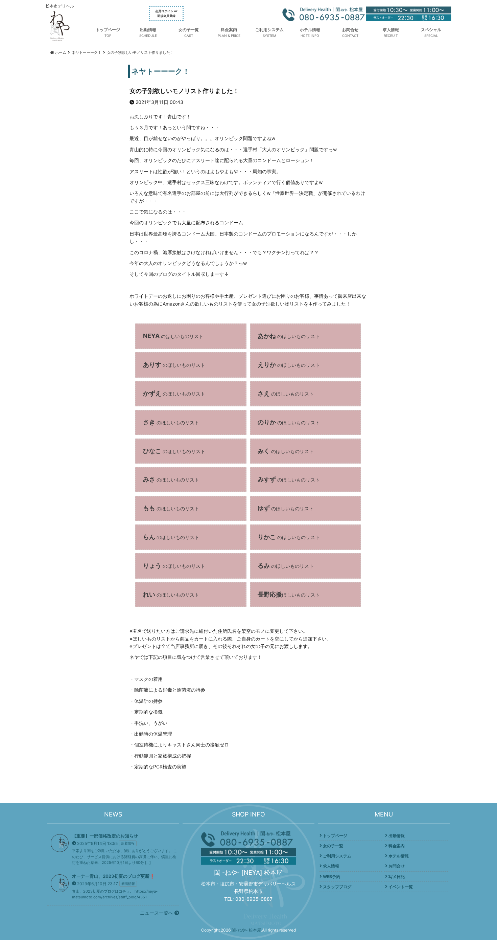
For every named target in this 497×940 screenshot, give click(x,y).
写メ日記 (396, 876)
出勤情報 (148, 29)
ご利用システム (269, 29)
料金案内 (229, 29)
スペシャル (431, 29)
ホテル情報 (310, 29)
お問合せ (350, 29)
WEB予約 (331, 876)
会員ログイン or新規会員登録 (166, 13)
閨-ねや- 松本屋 (246, 930)
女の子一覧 (189, 29)
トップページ (108, 29)
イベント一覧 (400, 886)
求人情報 (391, 29)
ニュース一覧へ (157, 913)
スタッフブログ (337, 886)
